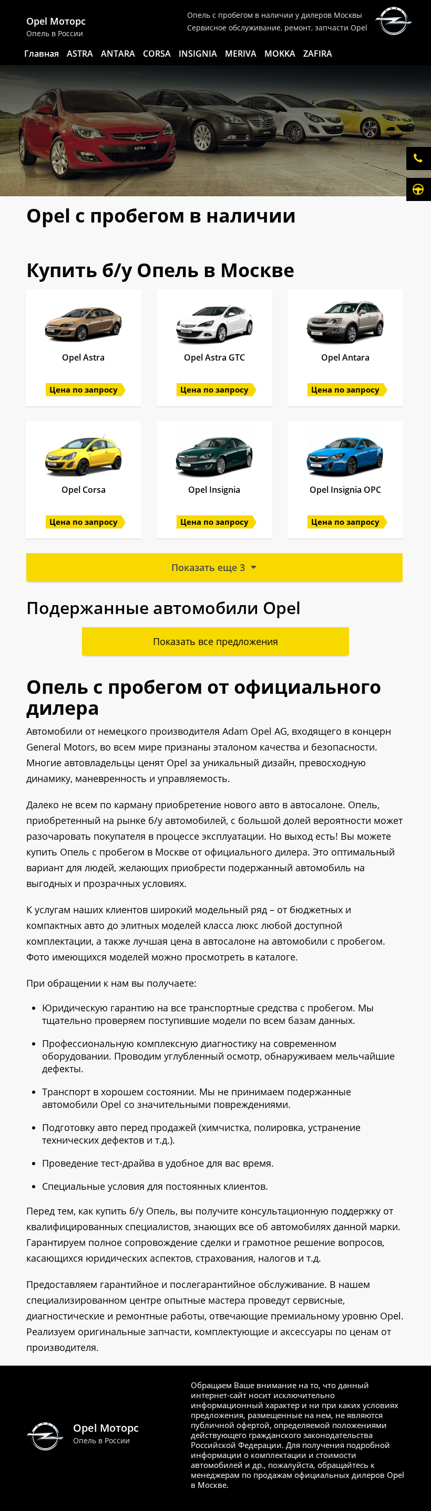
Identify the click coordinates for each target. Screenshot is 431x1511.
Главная (41, 53)
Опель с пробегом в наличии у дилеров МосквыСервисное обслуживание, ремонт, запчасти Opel (277, 21)
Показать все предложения (215, 641)
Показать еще (208, 567)
